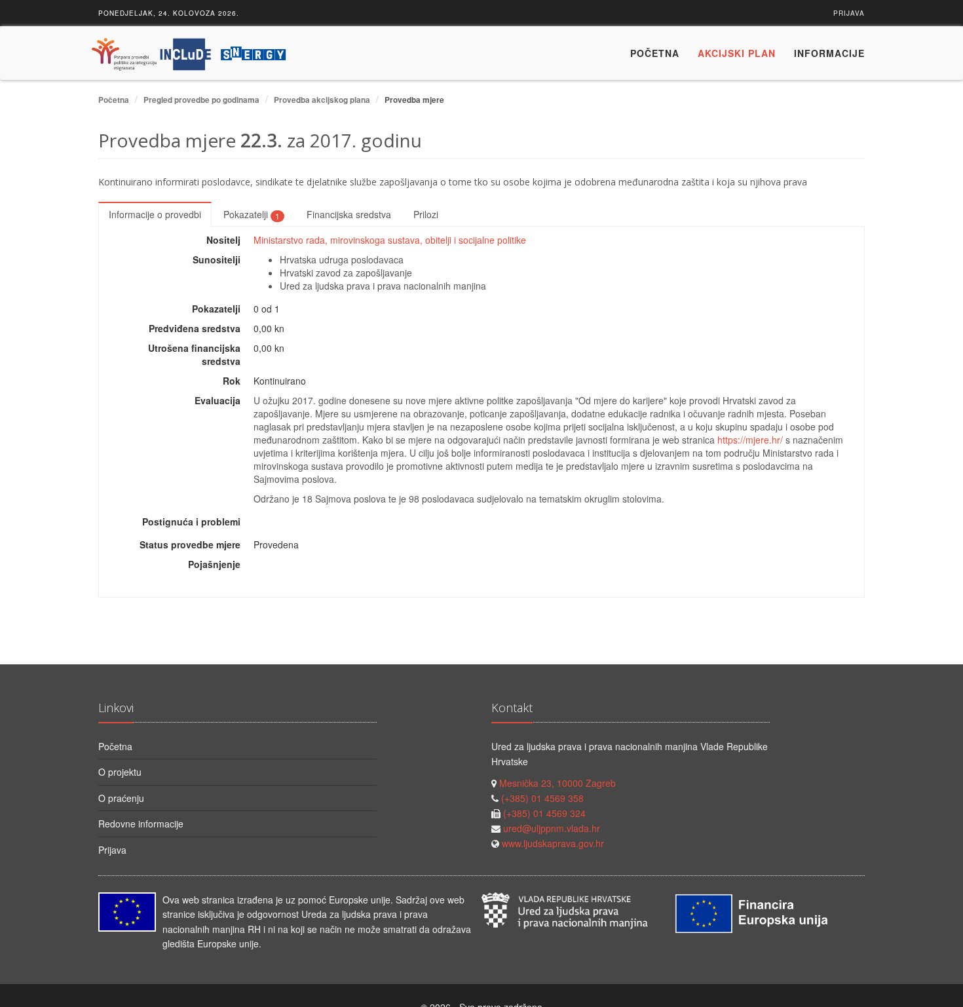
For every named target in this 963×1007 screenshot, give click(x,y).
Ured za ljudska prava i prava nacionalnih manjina (383, 285)
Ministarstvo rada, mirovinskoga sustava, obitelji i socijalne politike (390, 239)
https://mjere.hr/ (750, 439)
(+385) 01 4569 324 (544, 813)
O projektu (120, 771)
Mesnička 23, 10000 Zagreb (557, 782)
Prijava (849, 13)
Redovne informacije (140, 823)
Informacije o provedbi (155, 214)
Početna (654, 53)
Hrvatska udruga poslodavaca (342, 259)
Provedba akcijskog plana (322, 99)
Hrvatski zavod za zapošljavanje (346, 272)
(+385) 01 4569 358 (542, 798)
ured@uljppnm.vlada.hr (551, 828)
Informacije (829, 53)
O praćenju (121, 798)
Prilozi (425, 214)
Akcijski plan (737, 53)
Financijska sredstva (349, 214)
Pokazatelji (251, 214)
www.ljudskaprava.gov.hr (553, 843)
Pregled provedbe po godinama (201, 99)
